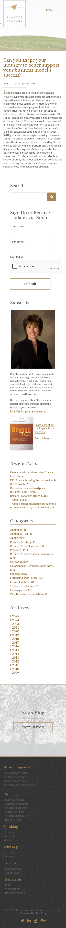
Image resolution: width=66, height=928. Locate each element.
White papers (12, 888)
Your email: (18, 241)
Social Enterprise (14, 811)
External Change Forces (23, 577)
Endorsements (13, 868)
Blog (7, 884)
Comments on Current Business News (32, 565)
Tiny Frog (41, 913)
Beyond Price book (15, 892)
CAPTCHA (16, 256)
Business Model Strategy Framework (31, 553)
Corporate (9, 832)
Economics (16, 573)
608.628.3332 (21, 780)
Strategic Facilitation (17, 815)
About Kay (9, 852)
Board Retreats (14, 819)
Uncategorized (19, 590)
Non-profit (9, 836)
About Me (16, 529)
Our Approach (11, 856)
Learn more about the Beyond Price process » (44, 428)
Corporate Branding (16, 803)
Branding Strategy (20, 541)
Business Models (14, 799)
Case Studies (17, 561)
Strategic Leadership (22, 585)
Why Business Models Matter (27, 594)
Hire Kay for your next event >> (28, 411)
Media (6, 840)
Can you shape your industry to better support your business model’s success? (31, 68)
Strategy (11, 794)
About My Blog (19, 533)
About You (16, 537)
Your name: (18, 226)
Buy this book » (43, 438)
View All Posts (33, 727)
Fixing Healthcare (20, 581)
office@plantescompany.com (19, 784)
